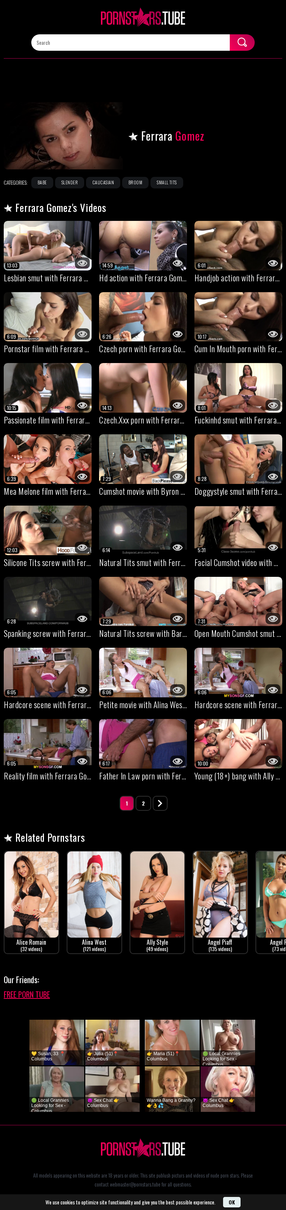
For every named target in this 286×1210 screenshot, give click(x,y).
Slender (69, 182)
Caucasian (103, 182)
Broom (135, 182)
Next (160, 803)
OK (232, 1202)
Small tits (167, 182)
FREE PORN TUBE (27, 994)
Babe (42, 182)
